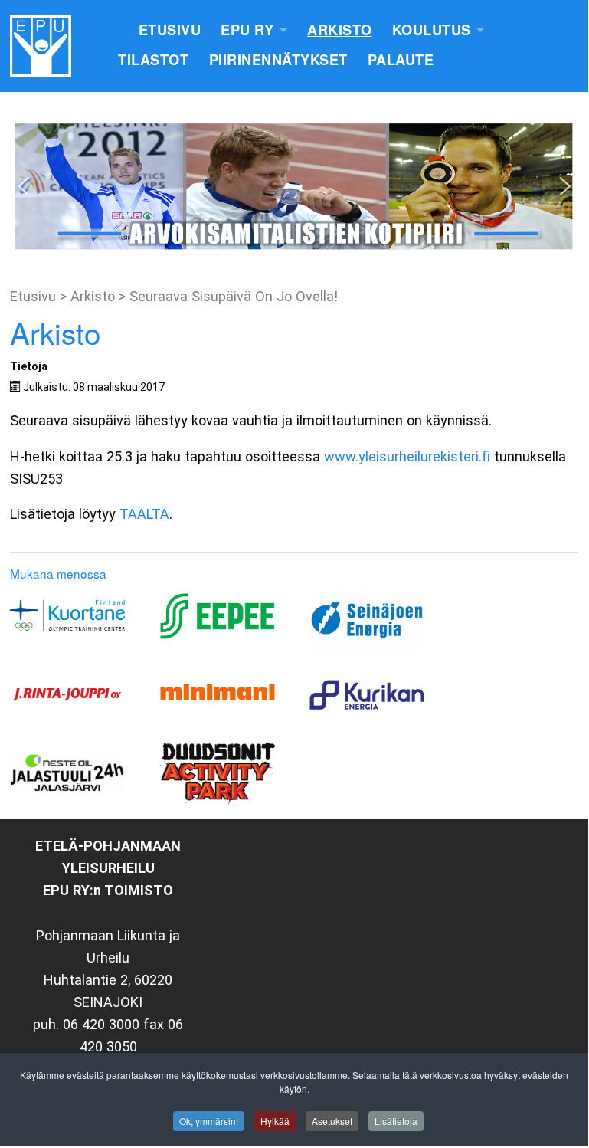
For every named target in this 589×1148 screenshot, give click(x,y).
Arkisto (339, 30)
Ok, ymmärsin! (208, 1120)
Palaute (401, 60)
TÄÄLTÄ (144, 514)
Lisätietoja (396, 1120)
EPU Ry (247, 30)
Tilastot (153, 60)
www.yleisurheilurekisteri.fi (407, 456)
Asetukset (332, 1120)
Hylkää (275, 1120)
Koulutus (431, 30)
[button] (23, 186)
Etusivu (170, 30)
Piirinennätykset (278, 60)
